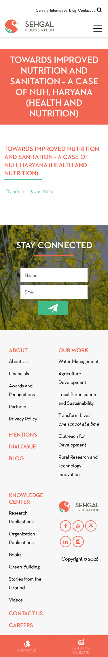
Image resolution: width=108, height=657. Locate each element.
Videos (16, 600)
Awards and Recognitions (22, 390)
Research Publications (21, 517)
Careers (42, 10)
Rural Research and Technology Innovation (78, 465)
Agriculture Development (72, 378)
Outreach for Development (72, 440)
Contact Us (26, 613)
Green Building (24, 567)
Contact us (86, 10)
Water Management (78, 361)
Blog (72, 10)
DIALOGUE (22, 446)
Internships (58, 10)
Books (15, 555)
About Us (18, 361)
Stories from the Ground (25, 583)
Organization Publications (22, 538)
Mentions (23, 434)
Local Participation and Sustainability (77, 398)
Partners (17, 407)
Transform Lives (78, 419)
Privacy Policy (23, 419)
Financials (19, 374)
